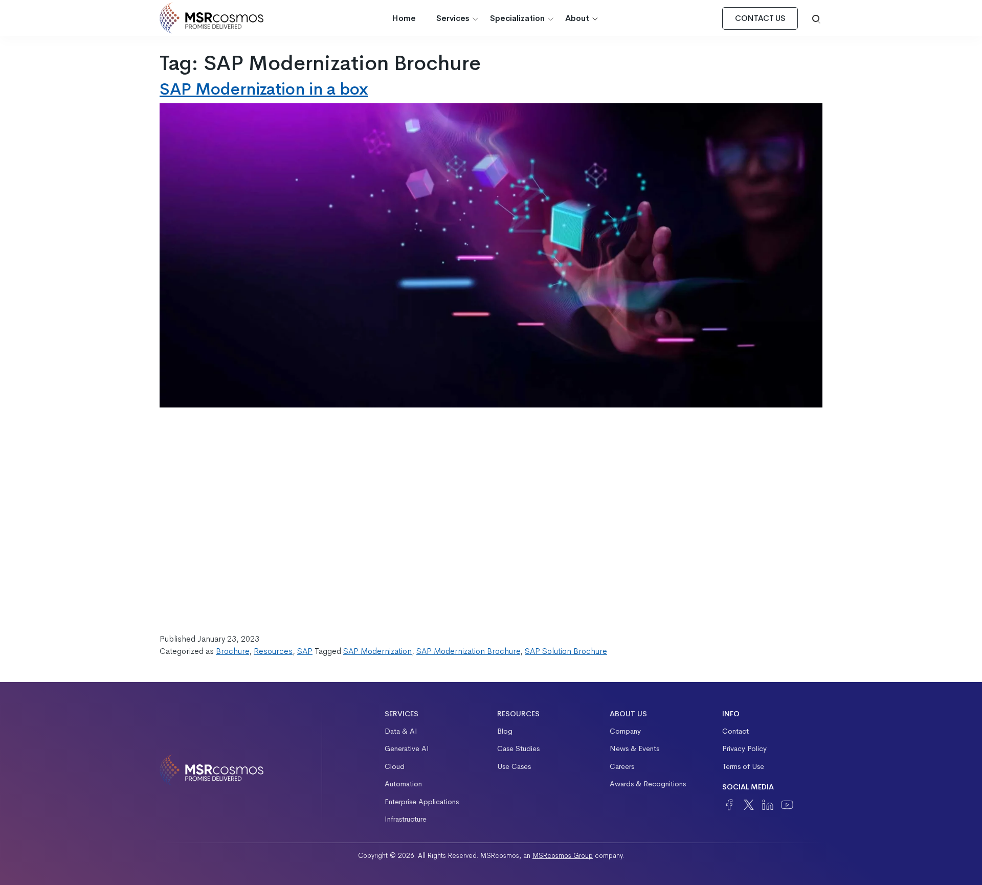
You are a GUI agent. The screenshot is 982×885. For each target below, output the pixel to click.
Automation (403, 783)
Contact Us (760, 18)
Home (404, 18)
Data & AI (401, 731)
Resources (273, 651)
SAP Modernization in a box (264, 89)
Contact (735, 731)
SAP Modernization (377, 651)
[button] (816, 18)
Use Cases (514, 766)
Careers (622, 766)
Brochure (232, 651)
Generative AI (407, 748)
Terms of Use (743, 766)
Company (625, 731)
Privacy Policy (744, 748)
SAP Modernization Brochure (468, 651)
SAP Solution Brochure (566, 651)
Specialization (517, 18)
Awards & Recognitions (648, 783)
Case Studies (518, 748)
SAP (305, 651)
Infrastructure (406, 819)
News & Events (634, 748)
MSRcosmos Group (562, 855)
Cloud (395, 766)
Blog (504, 731)
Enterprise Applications (422, 801)
